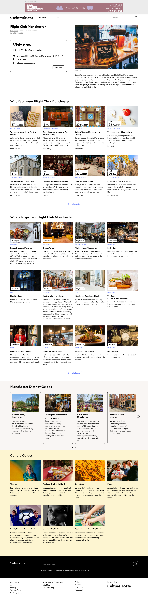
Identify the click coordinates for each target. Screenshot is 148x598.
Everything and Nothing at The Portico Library (55, 133)
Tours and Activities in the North (88, 529)
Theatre (13, 484)
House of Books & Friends (20, 351)
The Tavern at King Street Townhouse (117, 297)
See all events (74, 204)
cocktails (132, 82)
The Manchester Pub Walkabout (56, 181)
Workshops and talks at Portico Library (23, 133)
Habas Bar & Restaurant (53, 351)
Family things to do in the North (23, 529)
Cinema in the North (51, 529)
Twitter (78, 585)
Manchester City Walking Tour (119, 181)
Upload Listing (48, 587)
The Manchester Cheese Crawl (119, 132)
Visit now (58, 67)
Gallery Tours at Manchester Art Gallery (88, 133)
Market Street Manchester (86, 248)
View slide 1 (72, 447)
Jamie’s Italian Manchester (54, 296)
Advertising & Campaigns (53, 582)
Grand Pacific (113, 351)
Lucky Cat (111, 248)
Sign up (134, 564)
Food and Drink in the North (54, 484)
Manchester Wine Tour (84, 181)
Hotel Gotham (16, 296)
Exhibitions (79, 484)
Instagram (79, 587)
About (12, 585)
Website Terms (16, 590)
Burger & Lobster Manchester (22, 248)
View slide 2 (75, 447)
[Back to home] (21, 18)
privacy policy (85, 570)
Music (109, 484)
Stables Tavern (49, 248)
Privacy (13, 587)
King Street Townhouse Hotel (87, 296)
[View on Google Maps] (61, 56)
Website (20, 63)
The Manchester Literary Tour (22, 181)
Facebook (28, 63)
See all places (74, 373)
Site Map (46, 585)
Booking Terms (16, 593)
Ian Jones (14, 31)
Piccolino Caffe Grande (84, 351)
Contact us (14, 582)
